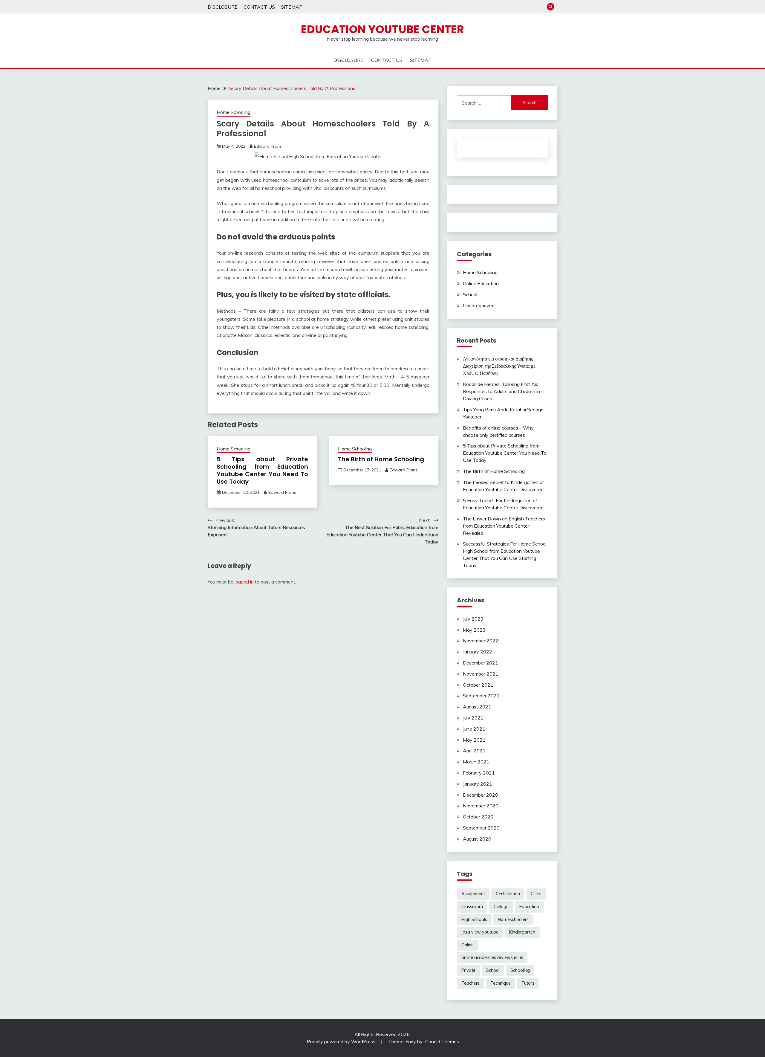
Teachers (470, 983)
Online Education (481, 283)
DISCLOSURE (223, 7)
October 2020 (478, 817)
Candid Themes (442, 1041)
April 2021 (474, 751)
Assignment (473, 893)
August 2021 (477, 707)
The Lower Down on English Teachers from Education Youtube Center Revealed (504, 526)
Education (529, 906)
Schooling (520, 970)
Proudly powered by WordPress (342, 1041)
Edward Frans (268, 146)
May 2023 (474, 630)
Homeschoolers (513, 919)
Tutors (527, 983)
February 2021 (479, 773)
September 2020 (481, 828)
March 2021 (476, 762)
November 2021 (480, 674)
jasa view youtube (479, 932)
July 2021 (473, 718)
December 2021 (480, 663)
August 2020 (477, 839)
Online (467, 945)
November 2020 (480, 806)
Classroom (472, 906)
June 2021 (474, 729)
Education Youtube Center (382, 29)
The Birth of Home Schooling (381, 459)
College (501, 906)
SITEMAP (291, 7)
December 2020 (480, 795)
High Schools (474, 919)
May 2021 (474, 740)
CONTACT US (259, 7)
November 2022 (480, 641)
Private (468, 970)
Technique (500, 983)
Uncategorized (479, 305)
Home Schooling (233, 112)
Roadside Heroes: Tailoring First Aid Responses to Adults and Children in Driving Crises (501, 391)
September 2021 (481, 696)
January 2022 (477, 652)
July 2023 (473, 619)
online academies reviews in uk (492, 957)
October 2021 (478, 685)
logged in (244, 582)
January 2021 (477, 784)
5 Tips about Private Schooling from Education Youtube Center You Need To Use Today (262, 470)
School (470, 294)
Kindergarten (522, 932)
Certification (508, 893)
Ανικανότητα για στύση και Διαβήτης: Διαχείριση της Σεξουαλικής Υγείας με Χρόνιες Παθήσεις (499, 366)
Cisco (536, 893)
